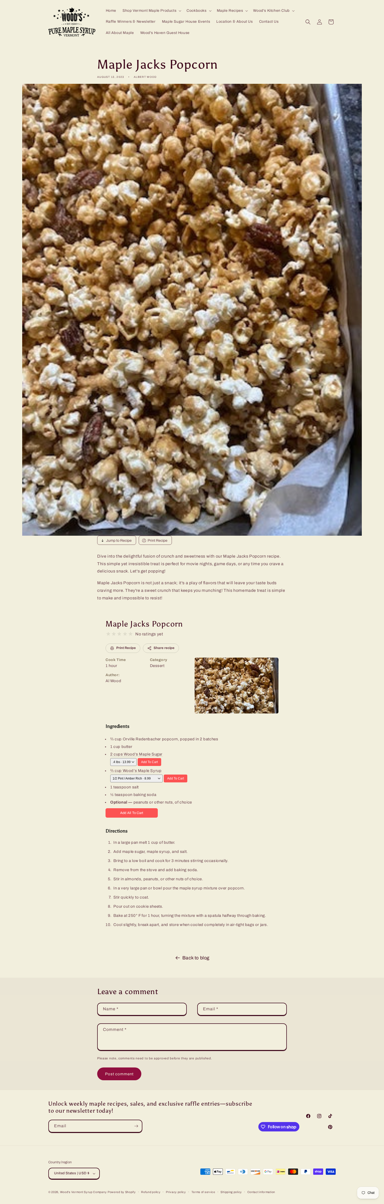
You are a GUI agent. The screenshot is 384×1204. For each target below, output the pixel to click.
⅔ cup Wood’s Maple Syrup (135, 771)
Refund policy (150, 1192)
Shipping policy (231, 1192)
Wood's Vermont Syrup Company (83, 1192)
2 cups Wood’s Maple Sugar (136, 754)
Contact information (261, 1192)
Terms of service (203, 1192)
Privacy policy (176, 1192)
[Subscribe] (136, 1126)
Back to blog (196, 957)
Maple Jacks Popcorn (144, 624)
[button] (151, 10)
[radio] (108, 633)
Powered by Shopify (122, 1192)
